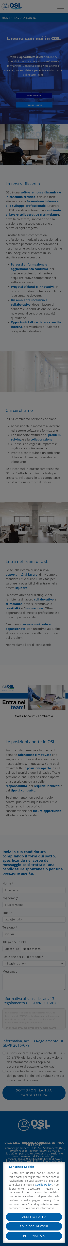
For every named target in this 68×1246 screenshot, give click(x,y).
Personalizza (34, 1236)
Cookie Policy (43, 1184)
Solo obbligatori (34, 1226)
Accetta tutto (34, 1217)
